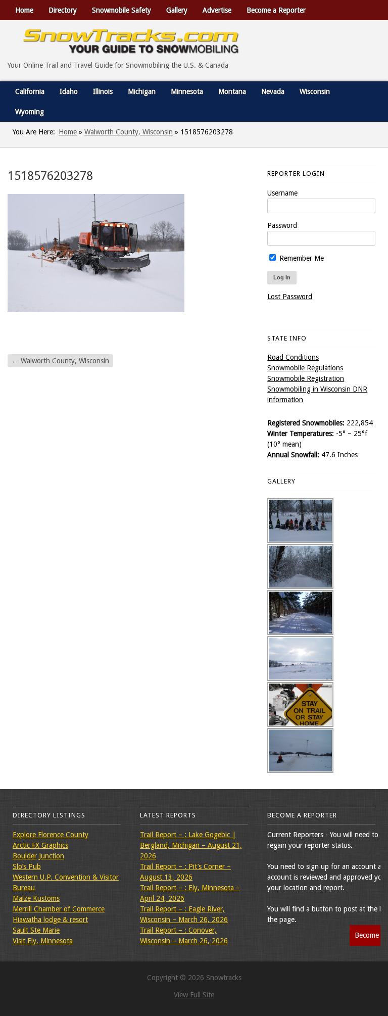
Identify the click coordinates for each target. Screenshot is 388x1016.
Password (282, 225)
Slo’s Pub (27, 866)
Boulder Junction (38, 856)
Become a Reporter (276, 10)
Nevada (272, 91)
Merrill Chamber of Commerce (59, 909)
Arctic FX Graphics (40, 845)
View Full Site (194, 995)
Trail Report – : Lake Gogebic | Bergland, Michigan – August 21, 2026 (191, 845)
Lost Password (289, 297)
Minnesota (187, 91)
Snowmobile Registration (305, 378)
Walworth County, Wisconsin (128, 132)
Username (282, 193)
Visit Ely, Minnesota (43, 941)
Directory (62, 10)
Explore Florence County (50, 835)
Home (24, 10)
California (29, 91)
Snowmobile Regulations (305, 368)
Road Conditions (293, 357)
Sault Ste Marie (36, 930)
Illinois (103, 91)
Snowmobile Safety (121, 10)
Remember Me (300, 258)
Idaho (69, 91)
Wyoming (29, 112)
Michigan (142, 91)
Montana (232, 91)
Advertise (217, 10)
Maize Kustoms (36, 898)
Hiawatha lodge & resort (50, 919)
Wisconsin (315, 91)
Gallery (176, 10)
